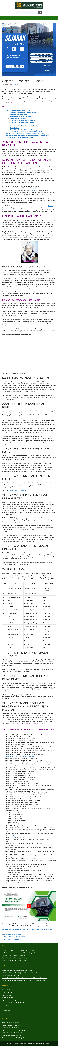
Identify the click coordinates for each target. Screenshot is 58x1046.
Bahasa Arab (6, 1008)
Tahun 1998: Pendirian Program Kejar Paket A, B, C (26, 132)
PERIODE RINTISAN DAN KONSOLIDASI (18, 110)
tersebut (33, 190)
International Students (9, 1000)
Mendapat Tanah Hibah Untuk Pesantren (23, 112)
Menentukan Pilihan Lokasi (18, 114)
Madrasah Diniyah (7, 995)
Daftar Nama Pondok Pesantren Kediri (13, 955)
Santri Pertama (14, 128)
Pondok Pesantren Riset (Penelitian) (15, 937)
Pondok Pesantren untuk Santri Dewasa (14, 960)
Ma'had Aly (5, 1005)
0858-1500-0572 (15, 1025)
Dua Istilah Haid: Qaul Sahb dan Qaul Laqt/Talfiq (17, 970)
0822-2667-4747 (16, 1022)
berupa (50, 206)
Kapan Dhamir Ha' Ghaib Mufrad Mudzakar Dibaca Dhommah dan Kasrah (24, 978)
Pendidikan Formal (8, 992)
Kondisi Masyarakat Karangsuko (20, 116)
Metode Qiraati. (11, 835)
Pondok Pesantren (9, 934)
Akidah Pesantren (7, 997)
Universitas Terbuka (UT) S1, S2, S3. (13, 1003)
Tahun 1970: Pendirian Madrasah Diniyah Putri (24, 126)
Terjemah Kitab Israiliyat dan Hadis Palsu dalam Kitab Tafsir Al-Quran (23, 980)
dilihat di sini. (13, 103)
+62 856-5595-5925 (22, 1030)
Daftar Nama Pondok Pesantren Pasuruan (15, 958)
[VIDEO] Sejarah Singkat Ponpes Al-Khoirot (20, 137)
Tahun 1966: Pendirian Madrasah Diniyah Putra (25, 124)
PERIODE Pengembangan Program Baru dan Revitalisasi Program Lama (28, 134)
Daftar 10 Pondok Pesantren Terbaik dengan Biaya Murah (19, 950)
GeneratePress (47, 1043)
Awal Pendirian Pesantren (18, 118)
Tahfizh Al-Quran (7, 990)
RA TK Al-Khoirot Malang (11, 939)
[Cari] (40, 12)
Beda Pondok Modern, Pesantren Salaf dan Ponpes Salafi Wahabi (22, 953)
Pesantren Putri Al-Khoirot (18, 490)
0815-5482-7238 (15, 1027)
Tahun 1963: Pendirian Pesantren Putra (22, 120)
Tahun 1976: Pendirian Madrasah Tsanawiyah (24, 130)
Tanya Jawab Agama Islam (10, 975)
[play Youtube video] (29, 906)
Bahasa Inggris (6, 1010)
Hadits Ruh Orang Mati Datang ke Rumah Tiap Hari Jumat (19, 973)
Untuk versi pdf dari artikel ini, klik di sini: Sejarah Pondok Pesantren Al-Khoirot (27, 929)
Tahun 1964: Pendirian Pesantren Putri (22, 122)
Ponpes (18, 934)
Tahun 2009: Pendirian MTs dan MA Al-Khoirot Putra (22, 756)
